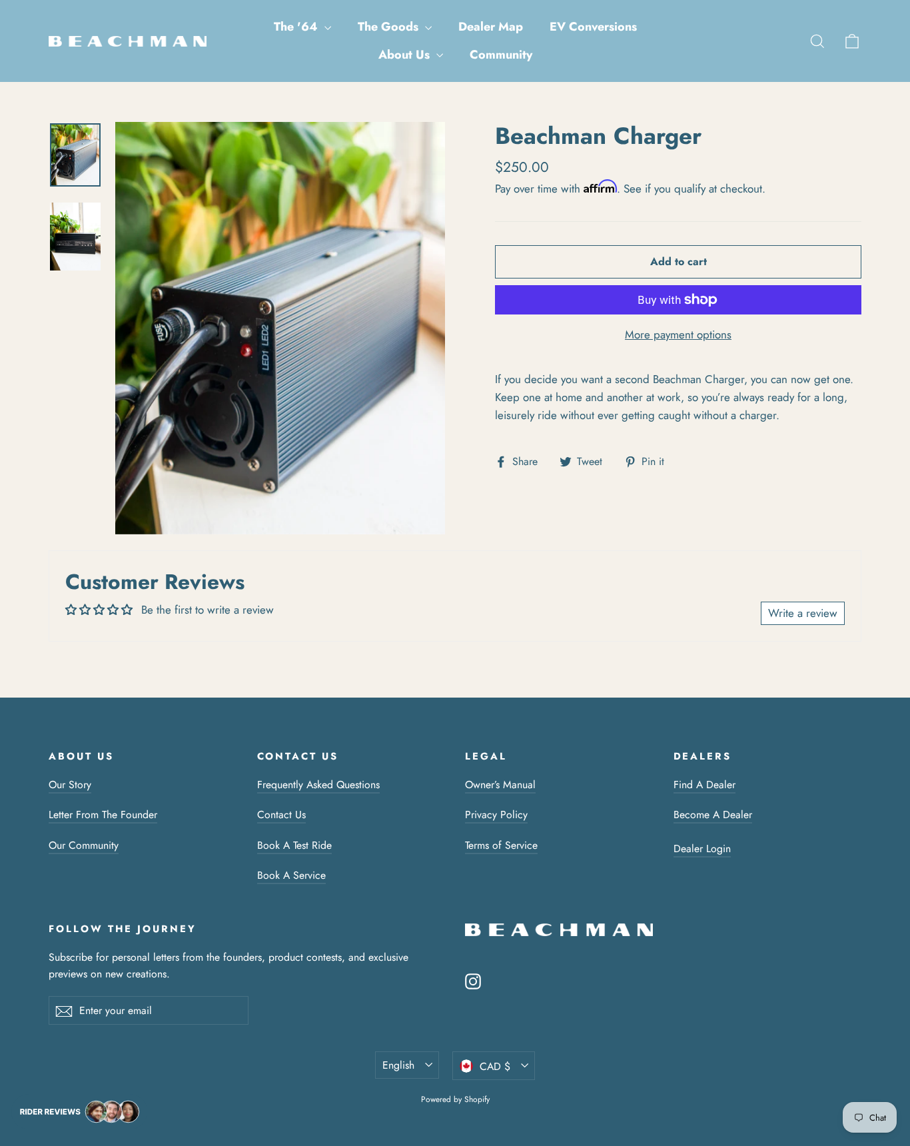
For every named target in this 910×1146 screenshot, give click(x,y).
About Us (405, 54)
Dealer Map (490, 26)
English (398, 1065)
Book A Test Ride (294, 845)
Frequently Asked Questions (318, 784)
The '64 (297, 26)
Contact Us (281, 814)
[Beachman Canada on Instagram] (473, 980)
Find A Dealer (704, 784)
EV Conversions (593, 26)
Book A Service (291, 875)
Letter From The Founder (103, 814)
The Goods (390, 26)
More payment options (678, 334)
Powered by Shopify (455, 1099)
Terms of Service (501, 845)
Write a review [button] (802, 613)
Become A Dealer (713, 814)
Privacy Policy (496, 814)
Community (501, 54)
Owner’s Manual (500, 784)
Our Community (84, 845)
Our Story (70, 784)
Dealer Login (702, 848)
